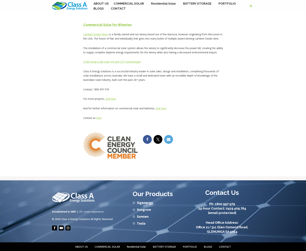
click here (111, 98)
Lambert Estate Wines (96, 34)
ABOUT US (101, 3)
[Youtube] (61, 227)
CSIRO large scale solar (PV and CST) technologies (112, 61)
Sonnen (143, 216)
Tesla (141, 223)
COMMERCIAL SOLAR (107, 246)
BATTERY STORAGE (164, 246)
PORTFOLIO (227, 3)
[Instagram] (68, 227)
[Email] (168, 139)
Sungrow (144, 209)
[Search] (251, 6)
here (98, 118)
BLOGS (208, 246)
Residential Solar (136, 246)
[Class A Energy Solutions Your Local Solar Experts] (69, 6)
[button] (145, 3)
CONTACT (118, 8)
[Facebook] (147, 139)
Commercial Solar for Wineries (107, 25)
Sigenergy (145, 203)
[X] (158, 139)
